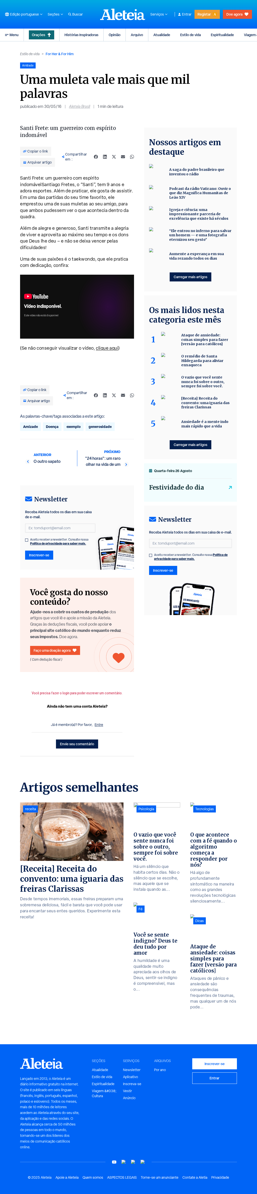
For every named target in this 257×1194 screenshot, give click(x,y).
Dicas (199, 921)
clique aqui (107, 348)
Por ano (160, 1070)
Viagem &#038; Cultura (104, 1093)
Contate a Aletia (194, 1177)
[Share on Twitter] (114, 157)
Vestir (127, 1091)
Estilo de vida (190, 34)
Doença (52, 426)
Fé (141, 909)
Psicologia (146, 809)
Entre (99, 724)
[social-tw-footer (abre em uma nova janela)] (133, 1162)
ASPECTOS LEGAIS (122, 1177)
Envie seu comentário (77, 743)
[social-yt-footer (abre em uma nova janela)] (114, 1162)
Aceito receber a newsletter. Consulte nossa (59, 542)
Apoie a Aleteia (67, 1177)
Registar (204, 14)
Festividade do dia (176, 487)
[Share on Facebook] (96, 157)
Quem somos (93, 1177)
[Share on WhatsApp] (132, 157)
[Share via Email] (123, 157)
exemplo (74, 426)
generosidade (100, 426)
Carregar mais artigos (190, 276)
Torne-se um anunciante (159, 1177)
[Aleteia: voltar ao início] (122, 14)
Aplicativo (130, 1077)
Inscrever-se (39, 555)
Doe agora (234, 14)
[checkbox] (26, 540)
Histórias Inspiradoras (81, 34)
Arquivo (137, 34)
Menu (14, 34)
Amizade (30, 426)
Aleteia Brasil (79, 106)
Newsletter (132, 1070)
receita (30, 809)
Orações (38, 34)
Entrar (186, 14)
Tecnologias (204, 809)
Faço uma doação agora (52, 650)
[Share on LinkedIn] (105, 157)
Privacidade (220, 1177)
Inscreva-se (132, 1084)
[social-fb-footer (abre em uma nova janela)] (123, 1162)
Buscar (77, 14)
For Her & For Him (60, 53)
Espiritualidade (222, 34)
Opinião (114, 34)
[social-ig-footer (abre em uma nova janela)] (143, 1162)
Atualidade (161, 34)
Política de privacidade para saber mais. (58, 543)
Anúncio (129, 1098)
